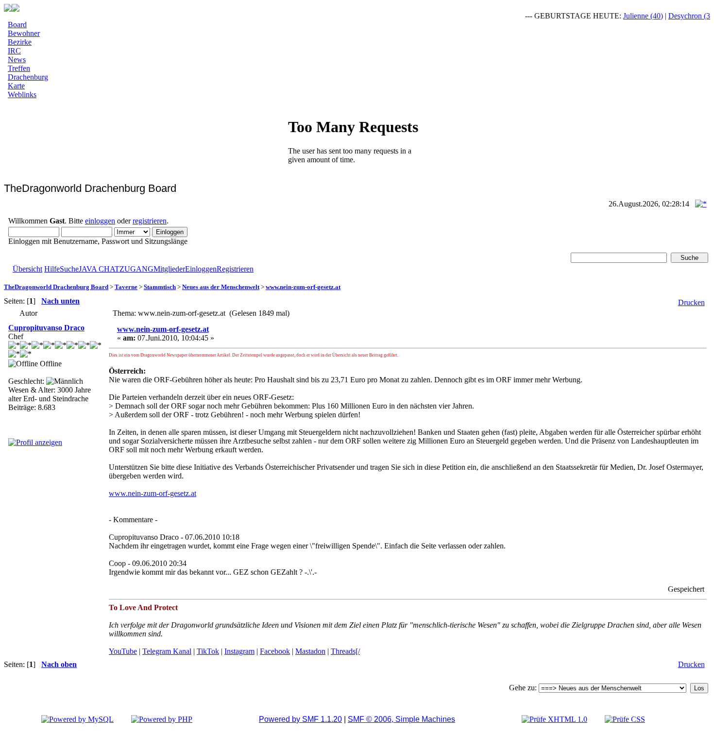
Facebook (275, 651)
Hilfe (52, 269)
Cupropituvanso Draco (46, 328)
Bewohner (24, 33)
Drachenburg (28, 77)
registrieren (150, 221)
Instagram (239, 651)
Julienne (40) (636, 16)
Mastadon (310, 651)
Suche (69, 269)
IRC (14, 51)
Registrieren (235, 269)
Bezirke (20, 42)
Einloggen (201, 269)
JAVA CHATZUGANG (116, 269)
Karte (16, 86)
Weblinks (22, 94)
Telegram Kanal (166, 651)
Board (17, 24)
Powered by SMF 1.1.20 (300, 719)
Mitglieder (169, 269)
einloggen (100, 221)
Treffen (19, 68)
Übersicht (27, 269)
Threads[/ (345, 651)
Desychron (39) (686, 16)
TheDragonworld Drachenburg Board (56, 287)
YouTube (123, 651)
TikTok (208, 651)
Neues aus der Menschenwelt (220, 287)
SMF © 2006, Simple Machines (401, 719)
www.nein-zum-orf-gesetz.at (303, 287)
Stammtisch (160, 287)
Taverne (126, 287)
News (17, 59)
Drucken (691, 302)
